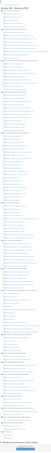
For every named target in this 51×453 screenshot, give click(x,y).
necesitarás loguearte (30, 447)
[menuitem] (1, 3)
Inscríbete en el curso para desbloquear (25, 449)
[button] (1, 1)
